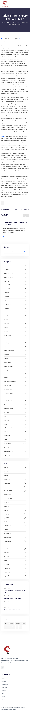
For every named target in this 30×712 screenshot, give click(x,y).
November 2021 (8, 537)
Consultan (6, 316)
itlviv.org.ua (6, 358)
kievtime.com (7, 362)
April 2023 (6, 471)
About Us (3, 681)
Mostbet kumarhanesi (9, 401)
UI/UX (5, 439)
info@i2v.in (15, 39)
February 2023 (7, 479)
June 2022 (6, 510)
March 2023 (7, 475)
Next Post (24, 209)
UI (16, 627)
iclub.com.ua (7, 347)
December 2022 (8, 487)
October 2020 (7, 556)
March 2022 (7, 521)
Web (20, 627)
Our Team (3, 690)
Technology (7, 435)
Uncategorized (4, 41)
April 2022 (6, 518)
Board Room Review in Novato (12, 609)
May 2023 (6, 467)
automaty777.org (8, 285)
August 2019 (7, 576)
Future (23, 623)
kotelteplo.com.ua (8, 370)
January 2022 (7, 529)
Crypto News (7, 323)
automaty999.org (8, 289)
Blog (4, 236)
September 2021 (8, 545)
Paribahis (6, 412)
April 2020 (6, 564)
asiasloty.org (7, 281)
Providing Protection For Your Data (14, 604)
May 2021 (6, 552)
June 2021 (6, 549)
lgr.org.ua (6, 377)
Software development (9, 428)
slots (5, 416)
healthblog (6, 343)
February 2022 (7, 525)
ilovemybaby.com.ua (9, 350)
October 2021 (7, 541)
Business (6, 308)
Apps (6, 623)
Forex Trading (7, 335)
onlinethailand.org (8, 408)
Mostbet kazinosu (8, 397)
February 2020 (7, 572)
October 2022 (7, 494)
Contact (3, 699)
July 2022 (6, 506)
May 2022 (6, 514)
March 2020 (7, 568)
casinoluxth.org (7, 312)
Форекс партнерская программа (12, 455)
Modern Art (7, 627)
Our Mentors (4, 687)
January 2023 (7, 483)
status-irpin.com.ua (8, 432)
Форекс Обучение (8, 451)
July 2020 (6, 560)
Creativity (18, 623)
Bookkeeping (7, 304)
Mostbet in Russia (8, 393)
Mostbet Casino (8, 389)
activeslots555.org (8, 273)
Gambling (6, 339)
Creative (6, 319)
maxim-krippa (7, 385)
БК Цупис (6, 447)
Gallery (3, 696)
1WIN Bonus (7, 269)
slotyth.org (6, 424)
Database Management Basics (12, 598)
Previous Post (7, 209)
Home (2, 678)
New (5, 405)
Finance (6, 327)
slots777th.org (7, 420)
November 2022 (8, 491)
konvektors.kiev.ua (8, 366)
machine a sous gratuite (10, 381)
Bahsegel (6, 296)
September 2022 (8, 498)
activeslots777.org (8, 277)
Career (2, 693)
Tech (13, 627)
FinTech (6, 331)
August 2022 (7, 502)
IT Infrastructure (5, 684)
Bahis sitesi (7, 292)
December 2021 (8, 533)
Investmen (6, 354)
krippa (5, 374)
